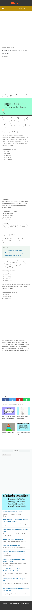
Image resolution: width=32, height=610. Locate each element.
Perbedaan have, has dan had (11, 545)
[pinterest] (19, 399)
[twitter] (12, 399)
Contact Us (13, 606)
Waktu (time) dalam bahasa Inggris (13, 539)
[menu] (3, 8)
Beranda (5, 603)
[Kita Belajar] (16, 3)
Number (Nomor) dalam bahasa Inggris (14, 253)
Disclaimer (16, 603)
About (19, 606)
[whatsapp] (26, 399)
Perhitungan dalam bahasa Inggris (13, 250)
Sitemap (11, 603)
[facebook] (5, 399)
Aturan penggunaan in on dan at (13, 255)
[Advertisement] (16, 29)
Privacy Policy (24, 603)
